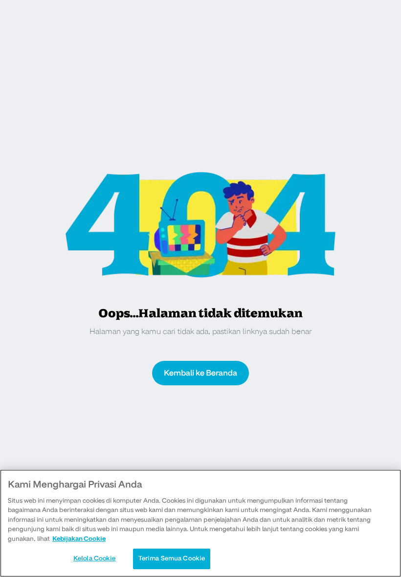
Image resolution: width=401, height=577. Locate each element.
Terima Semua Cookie (171, 558)
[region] (200, 523)
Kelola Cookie (94, 558)
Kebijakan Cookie (79, 538)
